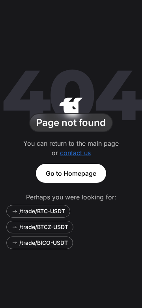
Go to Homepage (71, 173)
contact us (75, 153)
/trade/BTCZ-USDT (43, 226)
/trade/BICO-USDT (43, 242)
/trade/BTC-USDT (42, 211)
